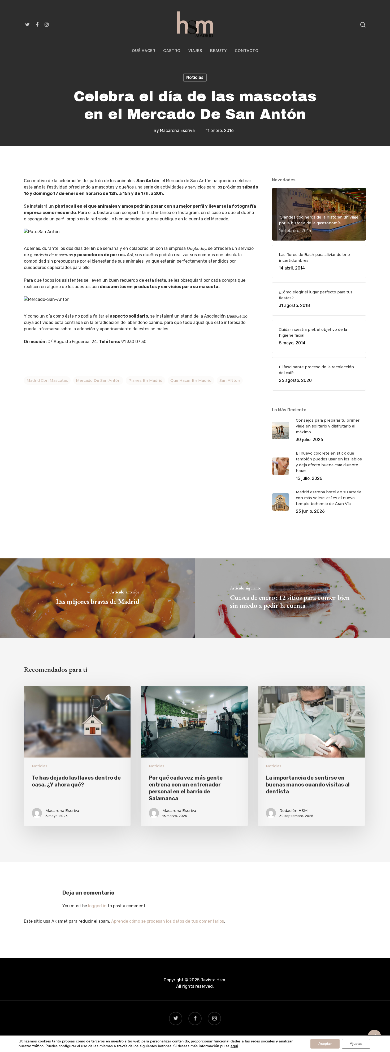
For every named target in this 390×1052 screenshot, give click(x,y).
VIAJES (195, 51)
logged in (97, 905)
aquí (234, 1046)
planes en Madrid (145, 380)
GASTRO (171, 51)
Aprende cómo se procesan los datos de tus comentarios (167, 921)
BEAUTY (218, 51)
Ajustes (356, 1043)
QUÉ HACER (143, 51)
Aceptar (325, 1043)
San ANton (229, 380)
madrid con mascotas (47, 380)
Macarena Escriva (177, 130)
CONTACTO (246, 51)
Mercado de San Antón (98, 380)
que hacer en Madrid (190, 380)
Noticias (194, 77)
